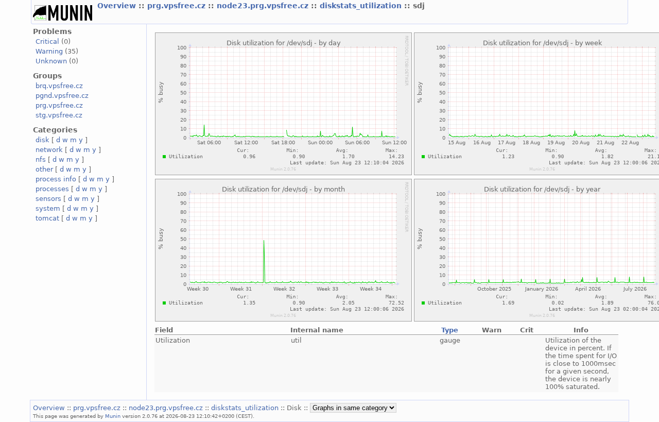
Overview (117, 6)
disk (42, 140)
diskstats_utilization (362, 6)
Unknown (51, 61)
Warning (49, 51)
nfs (41, 159)
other (44, 169)
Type (449, 330)
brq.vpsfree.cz (59, 86)
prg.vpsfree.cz (177, 6)
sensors (48, 198)
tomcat (47, 218)
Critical (47, 41)
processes (52, 189)
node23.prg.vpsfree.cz (264, 6)
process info (56, 179)
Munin (112, 416)
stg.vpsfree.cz (59, 115)
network (49, 150)
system (48, 208)
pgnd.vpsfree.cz (62, 95)
